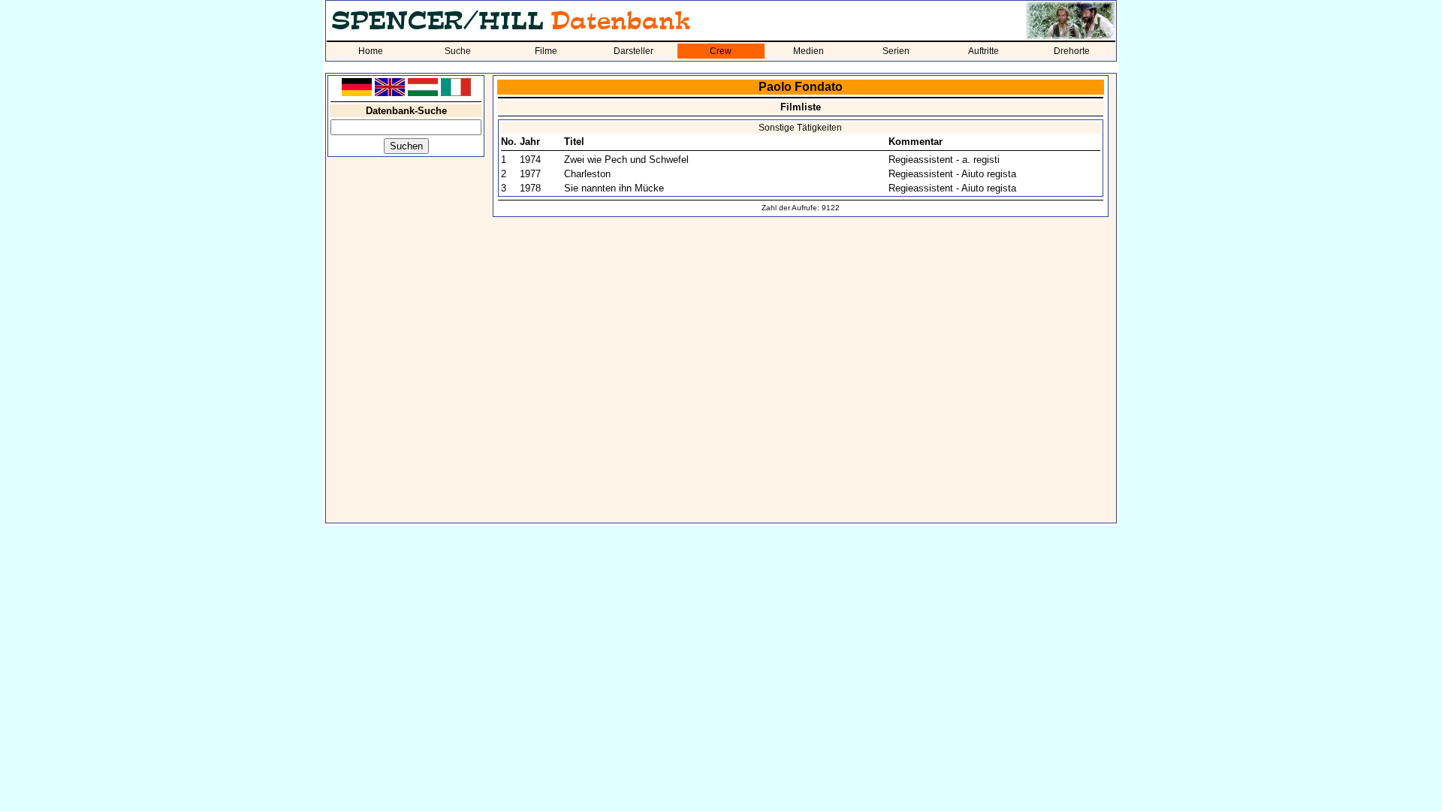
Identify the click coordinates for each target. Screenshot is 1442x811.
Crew (721, 51)
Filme (546, 51)
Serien (896, 51)
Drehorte (1072, 51)
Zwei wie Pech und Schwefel (626, 159)
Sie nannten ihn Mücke (614, 188)
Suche (458, 51)
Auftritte (983, 51)
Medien (808, 51)
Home (370, 51)
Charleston (587, 173)
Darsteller (633, 51)
